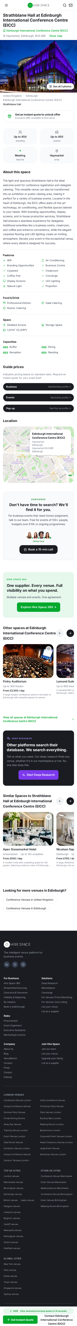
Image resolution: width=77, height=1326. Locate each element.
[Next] (70, 633)
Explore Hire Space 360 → (38, 607)
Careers (8, 1063)
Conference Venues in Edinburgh (26, 908)
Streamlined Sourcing (15, 987)
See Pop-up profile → (60, 408)
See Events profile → (60, 397)
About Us (8, 1049)
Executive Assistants (14, 1030)
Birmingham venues (13, 1188)
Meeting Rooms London (52, 1124)
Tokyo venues (10, 1282)
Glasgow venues (12, 1206)
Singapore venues (12, 1288)
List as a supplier (50, 1011)
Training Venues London (16, 1130)
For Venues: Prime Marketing (56, 997)
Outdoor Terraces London (16, 1160)
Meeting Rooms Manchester (54, 1188)
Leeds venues (27, 1200)
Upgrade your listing (52, 1058)
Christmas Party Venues (52, 1106)
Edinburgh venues (13, 1194)
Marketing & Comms (14, 1034)
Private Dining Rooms (14, 1118)
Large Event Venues (49, 1148)
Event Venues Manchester (53, 1182)
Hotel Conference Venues (52, 1100)
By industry (10, 1002)
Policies (8, 1077)
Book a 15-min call (40, 549)
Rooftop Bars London (50, 1118)
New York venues (12, 1264)
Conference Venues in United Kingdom (29, 899)
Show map (55, 35)
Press (7, 1067)
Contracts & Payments (15, 992)
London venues (11, 1176)
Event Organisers (13, 1025)
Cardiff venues (11, 1224)
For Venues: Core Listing (54, 1002)
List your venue (49, 1006)
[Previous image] (61, 661)
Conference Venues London (17, 1100)
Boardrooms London (50, 1130)
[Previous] (60, 633)
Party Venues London (50, 1112)
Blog (6, 1053)
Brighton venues (12, 1218)
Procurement (11, 1020)
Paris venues (10, 1270)
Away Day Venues (12, 1124)
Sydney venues (11, 1294)
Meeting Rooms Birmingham (55, 1206)
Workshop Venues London (53, 1154)
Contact (8, 1072)
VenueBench (10, 1058)
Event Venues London (14, 1136)
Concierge (47, 992)
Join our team (48, 1049)
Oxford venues (11, 1242)
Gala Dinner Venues (13, 1142)
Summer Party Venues (14, 1112)
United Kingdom (12, 95)
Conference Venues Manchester (56, 1176)
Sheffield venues (12, 1248)
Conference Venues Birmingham (57, 1194)
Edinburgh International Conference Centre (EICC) (37, 30)
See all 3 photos (62, 86)
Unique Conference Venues (17, 1106)
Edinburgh (32, 95)
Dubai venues (10, 1276)
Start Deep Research (41, 775)
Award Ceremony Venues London (56, 1142)
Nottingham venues (13, 1236)
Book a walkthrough (14, 1006)
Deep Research (49, 983)
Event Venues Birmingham (54, 1200)
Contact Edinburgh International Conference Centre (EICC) (57, 1319)
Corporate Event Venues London (56, 1136)
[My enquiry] (70, 5)
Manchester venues (13, 1182)
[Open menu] (6, 5)
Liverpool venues (12, 1212)
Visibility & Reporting (14, 997)
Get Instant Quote (22, 1319)
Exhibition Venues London (17, 1148)
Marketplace (48, 987)
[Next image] (49, 829)
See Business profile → (59, 386)
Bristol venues (11, 1200)
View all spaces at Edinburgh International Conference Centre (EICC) (30, 719)
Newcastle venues (12, 1230)
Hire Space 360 (12, 983)
